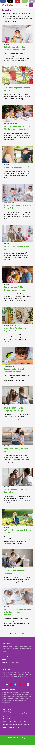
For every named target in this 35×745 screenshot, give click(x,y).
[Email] (32, 1)
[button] (27, 5)
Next (23, 633)
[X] (10, 1)
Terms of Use (6, 657)
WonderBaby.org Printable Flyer (11, 662)
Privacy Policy (6, 660)
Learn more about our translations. (12, 727)
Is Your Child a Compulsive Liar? (16, 167)
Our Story (4, 651)
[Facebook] (3, 1)
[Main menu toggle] (31, 5)
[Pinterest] (17, 1)
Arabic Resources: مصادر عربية (11, 718)
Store (3, 654)
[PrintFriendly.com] (25, 1)
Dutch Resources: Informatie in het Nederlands (15, 724)
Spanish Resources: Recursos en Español (14, 721)
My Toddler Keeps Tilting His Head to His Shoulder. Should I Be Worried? (17, 612)
